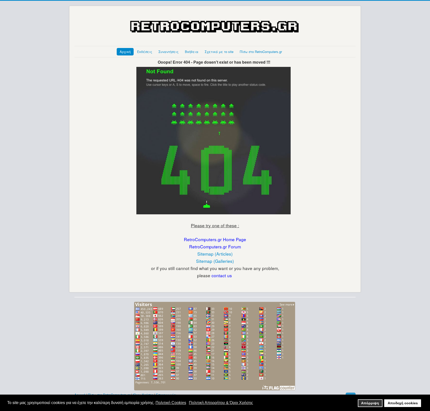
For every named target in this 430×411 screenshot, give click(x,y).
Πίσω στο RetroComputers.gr (261, 51)
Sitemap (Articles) (215, 254)
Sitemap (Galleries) (215, 261)
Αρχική (125, 51)
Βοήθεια (191, 51)
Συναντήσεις (168, 51)
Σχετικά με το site (219, 51)
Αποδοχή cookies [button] (403, 403)
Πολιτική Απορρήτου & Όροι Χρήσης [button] (221, 403)
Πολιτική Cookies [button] (171, 403)
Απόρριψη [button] (370, 403)
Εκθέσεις (144, 51)
